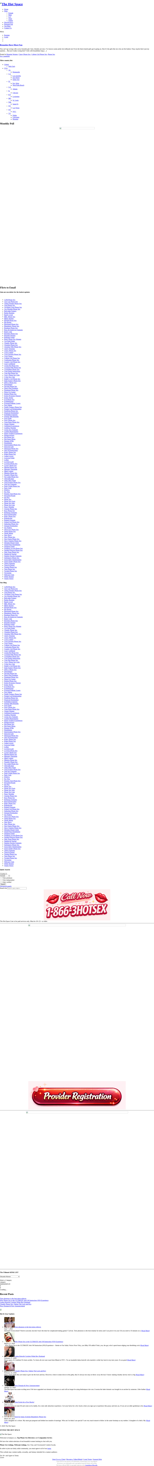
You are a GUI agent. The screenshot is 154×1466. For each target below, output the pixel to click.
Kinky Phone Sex (10, 452)
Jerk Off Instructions (11, 450)
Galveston (16, 117)
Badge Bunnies (9, 313)
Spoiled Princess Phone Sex (13, 550)
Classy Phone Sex (24, 54)
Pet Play (7, 497)
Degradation (8, 384)
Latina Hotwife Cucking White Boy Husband (15, 1302)
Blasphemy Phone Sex (11, 326)
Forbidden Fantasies (10, 415)
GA (9, 87)
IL (9, 91)
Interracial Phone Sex (11, 448)
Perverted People (9, 496)
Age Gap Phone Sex (11, 302)
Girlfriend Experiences (11, 426)
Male (10, 15)
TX (9, 113)
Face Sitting (8, 405)
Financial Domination (11, 413)
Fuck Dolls (8, 418)
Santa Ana (16, 79)
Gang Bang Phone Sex (11, 422)
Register (7, 35)
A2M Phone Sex (9, 300)
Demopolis (16, 72)
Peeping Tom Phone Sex (12, 494)
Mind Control (8, 471)
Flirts (6, 11)
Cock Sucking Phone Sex (12, 354)
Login (6, 37)
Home (6, 9)
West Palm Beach (18, 85)
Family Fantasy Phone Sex (13, 407)
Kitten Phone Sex (10, 454)
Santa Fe (15, 104)
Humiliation (8, 443)
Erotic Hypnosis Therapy (12, 396)
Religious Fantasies (10, 513)
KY (9, 95)
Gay (9, 17)
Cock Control (8, 352)
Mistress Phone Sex (10, 473)
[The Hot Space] (11, 4)
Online (10, 20)
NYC (14, 111)
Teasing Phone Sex (10, 567)
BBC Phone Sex (9, 317)
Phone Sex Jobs (9, 503)
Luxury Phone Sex (10, 465)
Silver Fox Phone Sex (11, 529)
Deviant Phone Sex (10, 386)
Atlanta (15, 89)
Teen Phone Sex (9, 569)
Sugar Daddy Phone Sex (12, 561)
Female (10, 13)
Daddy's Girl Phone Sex (12, 379)
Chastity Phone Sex (10, 343)
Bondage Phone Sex (11, 328)
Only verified (6, 882)
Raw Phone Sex (9, 511)
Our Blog (7, 26)
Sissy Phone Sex (9, 537)
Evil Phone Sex (9, 399)
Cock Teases (8, 356)
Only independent (8, 880)
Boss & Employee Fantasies (13, 330)
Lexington (16, 96)
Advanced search (5, 886)
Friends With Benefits (11, 416)
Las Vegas (16, 108)
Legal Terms (87, 1459)
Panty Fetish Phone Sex (12, 486)
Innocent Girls (9, 447)
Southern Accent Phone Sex (13, 548)
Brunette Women (12, 54)
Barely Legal (8, 315)
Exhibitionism (8, 401)
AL (9, 70)
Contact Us (8, 28)
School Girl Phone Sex (11, 522)
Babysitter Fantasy (10, 311)
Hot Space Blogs (9, 439)
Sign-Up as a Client (58, 1459)
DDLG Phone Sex (10, 383)
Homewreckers (9, 435)
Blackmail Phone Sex (11, 324)
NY (9, 110)
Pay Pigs (7, 492)
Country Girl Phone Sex (12, 362)
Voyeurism (7, 573)
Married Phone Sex (10, 467)
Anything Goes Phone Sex (13, 307)
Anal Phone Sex (9, 305)
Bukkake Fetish (9, 337)
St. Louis (16, 100)
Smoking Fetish (9, 546)
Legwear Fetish (9, 458)
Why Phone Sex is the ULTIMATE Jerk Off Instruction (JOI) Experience (24, 1300)
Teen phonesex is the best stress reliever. (13, 1298)
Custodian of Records (91, 1465)
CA (9, 74)
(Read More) (145, 1331)
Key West (16, 83)
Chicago (15, 93)
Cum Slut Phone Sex (11, 373)
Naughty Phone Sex (10, 475)
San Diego (16, 78)
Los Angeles (17, 76)
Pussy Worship (9, 507)
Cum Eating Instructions (12, 371)
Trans (10, 19)
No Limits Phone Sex (11, 477)
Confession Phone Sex (11, 360)
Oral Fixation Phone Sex (12, 482)
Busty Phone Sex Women (12, 339)
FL (9, 81)
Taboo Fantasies (9, 563)
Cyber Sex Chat (9, 377)
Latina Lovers (8, 456)
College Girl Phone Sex (39, 54)
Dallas (15, 115)
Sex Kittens (8, 528)
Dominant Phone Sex (11, 390)
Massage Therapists (10, 469)
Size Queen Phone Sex (11, 539)
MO (9, 98)
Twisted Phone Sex (10, 571)
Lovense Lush (9, 462)
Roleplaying (8, 518)
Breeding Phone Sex (11, 334)
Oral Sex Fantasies (10, 484)
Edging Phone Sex (10, 394)
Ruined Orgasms (9, 520)
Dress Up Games (10, 392)
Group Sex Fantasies (11, 430)
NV (9, 106)
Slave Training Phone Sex (12, 541)
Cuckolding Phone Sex (11, 369)
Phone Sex (51, 54)
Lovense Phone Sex (10, 464)
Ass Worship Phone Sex (12, 309)
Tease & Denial (9, 565)
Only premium (7, 878)
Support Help (97, 1459)
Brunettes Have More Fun (11, 45)
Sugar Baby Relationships (12, 560)
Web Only (11, 66)
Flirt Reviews (8, 22)
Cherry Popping (9, 349)
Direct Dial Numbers (11, 388)
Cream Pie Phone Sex (11, 366)
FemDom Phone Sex (11, 411)
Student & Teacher (10, 554)
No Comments (5, 56)
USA (6, 68)
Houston (15, 119)
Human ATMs (9, 441)
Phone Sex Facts (9, 501)
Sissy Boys (8, 535)
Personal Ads (8, 24)
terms (49, 1448)
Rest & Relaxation (10, 514)
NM (9, 102)
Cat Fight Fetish (9, 341)
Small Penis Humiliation (12, 545)
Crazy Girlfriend (9, 364)
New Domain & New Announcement (12, 1306)
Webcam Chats (9, 575)
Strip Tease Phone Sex (11, 552)
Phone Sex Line (9, 505)
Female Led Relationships (12, 409)
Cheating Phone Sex (11, 345)
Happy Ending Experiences (13, 433)
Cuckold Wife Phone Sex (12, 367)
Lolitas (6, 460)
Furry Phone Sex (9, 420)
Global (6, 64)
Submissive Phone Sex (11, 558)
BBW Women (9, 318)
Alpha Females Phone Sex (13, 303)
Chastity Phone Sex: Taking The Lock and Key (15, 1304)
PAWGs (7, 490)
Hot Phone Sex (9, 437)
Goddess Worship (10, 428)
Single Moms (8, 533)
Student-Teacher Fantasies (12, 556)
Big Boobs (7, 322)
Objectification (9, 479)
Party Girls (7, 488)
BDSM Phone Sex (10, 320)
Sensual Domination (11, 526)
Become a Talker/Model (74, 1459)
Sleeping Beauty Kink (11, 543)
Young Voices (8, 578)
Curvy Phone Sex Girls (12, 375)
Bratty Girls (8, 332)
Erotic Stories (8, 398)
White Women (9, 577)
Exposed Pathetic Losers (12, 403)
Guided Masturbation (11, 432)
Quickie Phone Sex (10, 509)
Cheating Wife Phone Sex (12, 347)
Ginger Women (9, 424)
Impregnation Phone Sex (12, 445)
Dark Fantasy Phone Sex (12, 381)
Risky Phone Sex (10, 516)
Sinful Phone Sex (10, 531)
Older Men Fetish (10, 480)
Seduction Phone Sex (11, 524)
